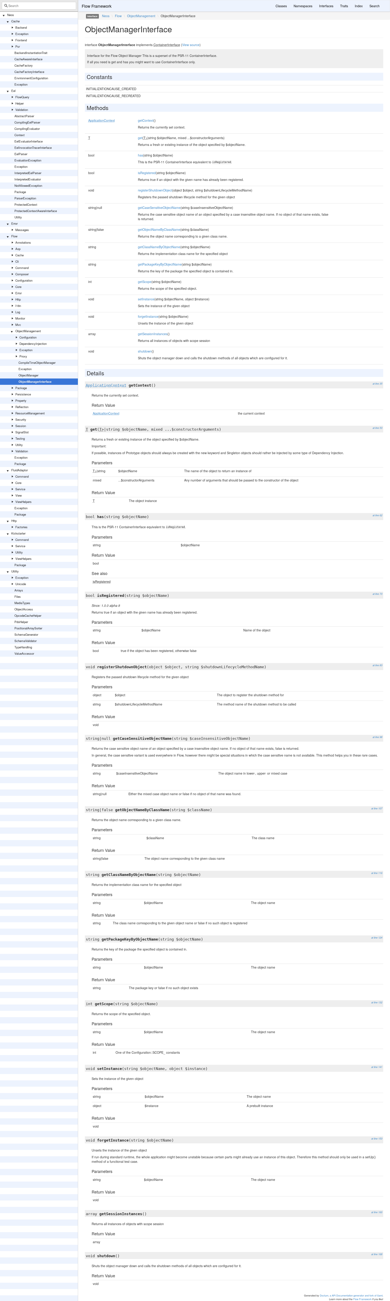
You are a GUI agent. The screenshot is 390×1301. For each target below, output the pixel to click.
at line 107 (376, 808)
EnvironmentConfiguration (31, 78)
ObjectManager (28, 375)
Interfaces (326, 6)
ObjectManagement (28, 331)
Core (18, 287)
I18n (18, 306)
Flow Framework (96, 6)
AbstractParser (24, 116)
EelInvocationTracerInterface (33, 147)
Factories (21, 527)
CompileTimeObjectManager (37, 362)
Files (17, 596)
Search (374, 6)
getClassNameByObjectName (159, 247)
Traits (344, 6)
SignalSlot (22, 432)
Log (17, 312)
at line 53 (377, 428)
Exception (21, 34)
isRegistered (147, 173)
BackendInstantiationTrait (30, 53)
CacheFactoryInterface (29, 72)
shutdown (145, 351)
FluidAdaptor (19, 470)
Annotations (23, 242)
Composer (22, 274)
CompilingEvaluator (27, 128)
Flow (14, 236)
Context (19, 135)
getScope (144, 281)
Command (22, 268)
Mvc (18, 324)
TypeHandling (23, 647)
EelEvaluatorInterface (28, 141)
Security (20, 419)
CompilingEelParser (27, 122)
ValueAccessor (24, 653)
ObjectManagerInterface (35, 381)
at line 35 (377, 383)
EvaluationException (27, 160)
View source (191, 44)
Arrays (18, 590)
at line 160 (376, 1212)
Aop (18, 249)
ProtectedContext (25, 204)
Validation (21, 109)
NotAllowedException (28, 185)
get (140, 137)
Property (20, 400)
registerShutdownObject (155, 190)
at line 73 (377, 594)
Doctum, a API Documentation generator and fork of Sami (351, 1295)
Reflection (21, 407)
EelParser (20, 154)
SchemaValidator (25, 641)
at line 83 (377, 665)
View (18, 495)
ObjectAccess (23, 609)
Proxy (23, 356)
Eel (13, 91)
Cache (15, 21)
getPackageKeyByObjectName (160, 264)
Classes (281, 6)
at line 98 (377, 737)
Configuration (23, 280)
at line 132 (376, 1002)
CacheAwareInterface (28, 59)
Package (20, 192)
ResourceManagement (30, 413)
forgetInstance (148, 316)
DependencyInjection (33, 343)
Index (359, 6)
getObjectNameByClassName (159, 229)
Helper (19, 103)
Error (14, 223)
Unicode (20, 584)
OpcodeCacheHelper (27, 615)
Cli (17, 261)
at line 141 (376, 1067)
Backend (21, 27)
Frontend (21, 40)
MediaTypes (22, 603)
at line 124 (376, 937)
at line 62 (377, 515)
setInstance (146, 299)
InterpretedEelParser (27, 173)
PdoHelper (21, 622)
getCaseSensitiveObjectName (159, 207)
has (140, 155)
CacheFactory (23, 65)
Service (20, 489)
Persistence (23, 394)
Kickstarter (18, 533)
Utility (18, 217)
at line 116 (376, 873)
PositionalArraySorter (28, 628)
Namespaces (303, 6)
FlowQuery (22, 97)
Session (20, 426)
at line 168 (376, 1254)
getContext (145, 120)
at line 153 (376, 1138)
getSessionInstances (152, 334)
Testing (20, 438)
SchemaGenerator (26, 634)
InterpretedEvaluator (27, 179)
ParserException (25, 198)
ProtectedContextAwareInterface (35, 211)
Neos (10, 15)
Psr (17, 46)
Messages (22, 230)
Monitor (20, 318)
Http (18, 299)
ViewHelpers (23, 502)
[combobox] (39, 5)
